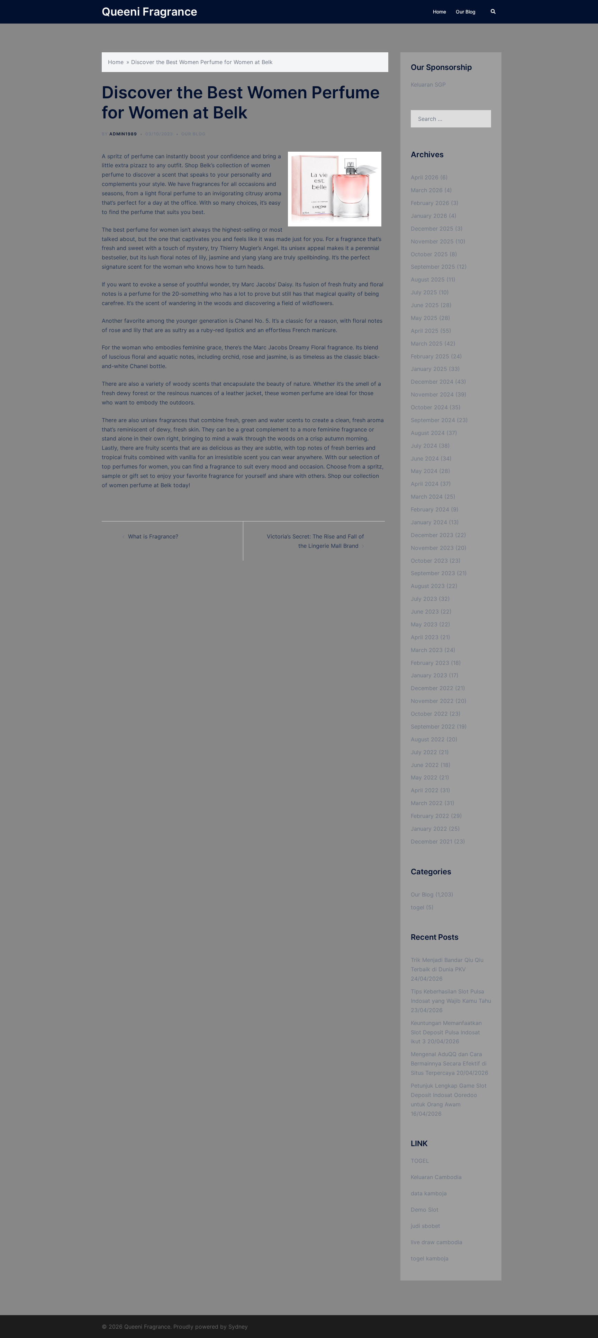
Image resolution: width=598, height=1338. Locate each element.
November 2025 (432, 241)
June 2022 (425, 764)
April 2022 (424, 790)
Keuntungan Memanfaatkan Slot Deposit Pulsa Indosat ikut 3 (446, 1032)
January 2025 (429, 368)
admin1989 (123, 133)
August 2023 (428, 585)
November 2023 (432, 547)
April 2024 (424, 483)
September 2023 (433, 573)
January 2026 (429, 215)
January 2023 (429, 675)
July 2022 (424, 752)
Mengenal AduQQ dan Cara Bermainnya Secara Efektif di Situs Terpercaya (449, 1063)
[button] (493, 12)
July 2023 (424, 598)
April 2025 (424, 330)
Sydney (238, 1326)
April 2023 (424, 637)
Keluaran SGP (428, 84)
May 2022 (424, 777)
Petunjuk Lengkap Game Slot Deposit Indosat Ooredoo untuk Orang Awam (449, 1095)
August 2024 (428, 432)
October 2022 (429, 713)
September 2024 (433, 420)
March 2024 (427, 496)
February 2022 (430, 815)
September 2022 (433, 726)
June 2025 (425, 305)
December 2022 (432, 688)
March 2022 (427, 803)
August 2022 (428, 739)
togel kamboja (429, 1258)
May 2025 (424, 317)
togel (417, 907)
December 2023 (432, 535)
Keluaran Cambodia (436, 1177)
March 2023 (427, 649)
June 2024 (425, 458)
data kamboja (429, 1193)
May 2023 (424, 624)
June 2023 (425, 611)
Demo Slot (424, 1209)
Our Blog (465, 12)
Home (439, 12)
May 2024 (424, 470)
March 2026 (427, 190)
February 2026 (430, 202)
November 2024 (432, 394)
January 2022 (429, 828)
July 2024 (424, 445)
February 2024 (430, 509)
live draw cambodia (436, 1242)
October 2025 (429, 254)
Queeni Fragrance (149, 11)
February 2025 (430, 356)
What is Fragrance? (153, 536)
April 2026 (424, 177)
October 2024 (429, 407)
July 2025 (424, 292)
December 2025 (432, 228)
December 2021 (431, 841)
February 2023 (430, 662)
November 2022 (432, 700)
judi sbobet (425, 1225)
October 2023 (429, 560)
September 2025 (433, 266)
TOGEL (420, 1160)
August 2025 (428, 279)
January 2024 (429, 522)
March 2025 (427, 343)
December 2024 (432, 381)
